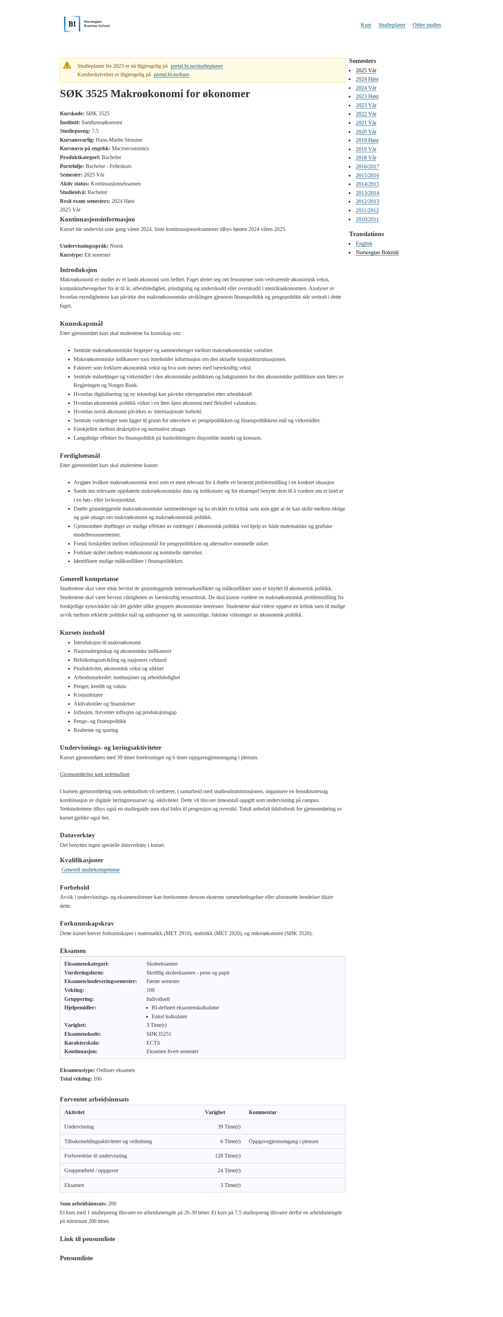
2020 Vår (366, 131)
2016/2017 (367, 166)
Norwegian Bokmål (377, 252)
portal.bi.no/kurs (171, 74)
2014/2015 (367, 184)
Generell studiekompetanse (91, 870)
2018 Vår (366, 157)
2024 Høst (367, 79)
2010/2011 (367, 219)
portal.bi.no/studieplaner (197, 66)
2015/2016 (367, 175)
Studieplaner (391, 25)
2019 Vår (366, 149)
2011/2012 (367, 210)
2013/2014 (367, 193)
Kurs (366, 25)
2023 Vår (366, 105)
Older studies (427, 25)
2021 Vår (366, 123)
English (364, 243)
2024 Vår (366, 88)
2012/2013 (367, 201)
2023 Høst (367, 96)
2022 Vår (366, 114)
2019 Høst (367, 140)
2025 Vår (366, 70)
